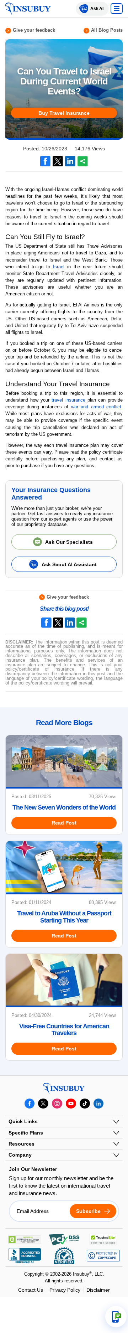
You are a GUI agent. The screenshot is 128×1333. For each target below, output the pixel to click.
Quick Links (23, 1121)
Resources (21, 1144)
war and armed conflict (96, 406)
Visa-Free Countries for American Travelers (64, 1030)
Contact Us (30, 1290)
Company (20, 1155)
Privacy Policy (64, 1290)
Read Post (64, 823)
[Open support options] (116, 1316)
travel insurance (68, 400)
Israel (58, 266)
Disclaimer (98, 1290)
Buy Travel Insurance (64, 113)
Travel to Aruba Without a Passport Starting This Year (64, 917)
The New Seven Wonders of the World (64, 807)
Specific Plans (26, 1133)
